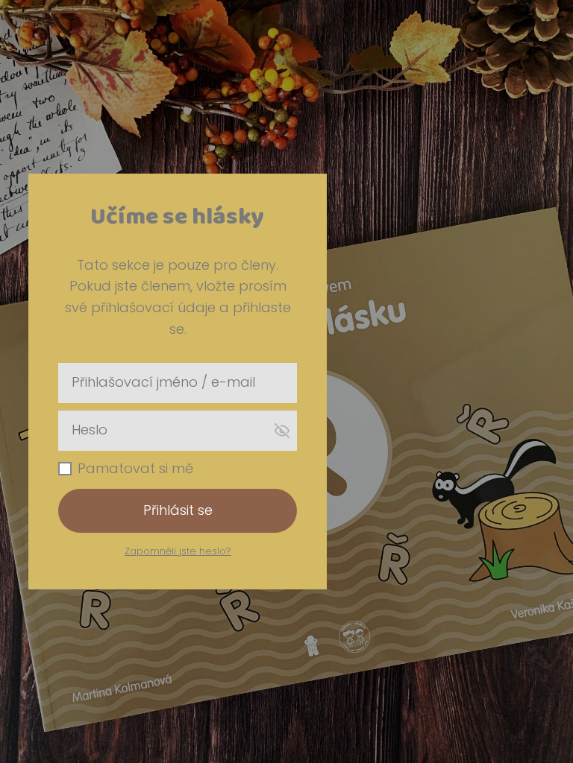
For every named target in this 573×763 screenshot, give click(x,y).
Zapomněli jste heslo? (178, 551)
